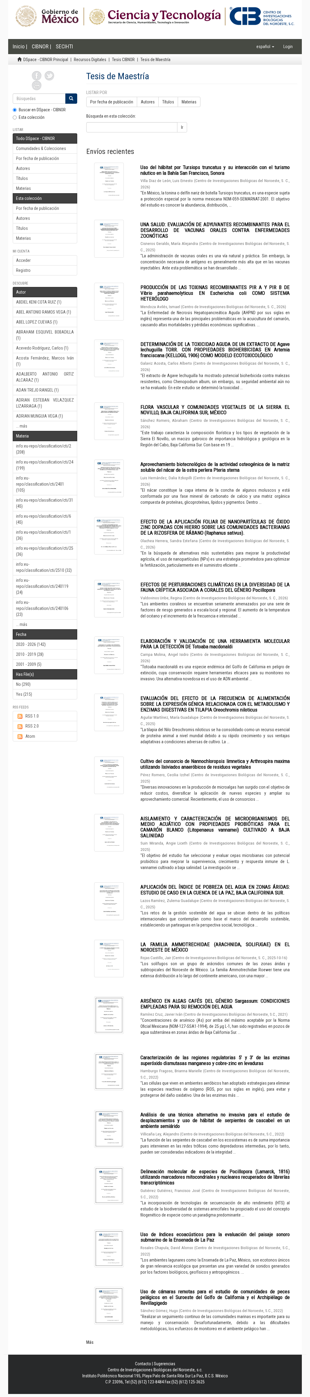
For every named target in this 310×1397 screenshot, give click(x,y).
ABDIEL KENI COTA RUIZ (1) (38, 302)
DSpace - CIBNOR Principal (45, 59)
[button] (265, 46)
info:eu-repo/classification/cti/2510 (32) (44, 567)
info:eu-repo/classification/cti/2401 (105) (40, 484)
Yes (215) (24, 694)
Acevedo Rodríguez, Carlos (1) (42, 348)
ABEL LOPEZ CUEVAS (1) (37, 322)
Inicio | (20, 46)
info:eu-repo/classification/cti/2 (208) (43, 449)
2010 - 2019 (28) (30, 654)
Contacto (143, 1363)
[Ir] (71, 98)
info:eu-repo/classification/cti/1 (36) (43, 535)
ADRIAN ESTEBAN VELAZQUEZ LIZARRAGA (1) (45, 403)
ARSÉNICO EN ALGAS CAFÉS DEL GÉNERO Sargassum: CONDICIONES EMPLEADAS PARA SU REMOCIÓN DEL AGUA (215, 1004)
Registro (23, 270)
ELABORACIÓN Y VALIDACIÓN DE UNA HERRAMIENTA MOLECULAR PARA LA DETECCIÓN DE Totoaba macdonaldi (215, 644)
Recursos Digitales (90, 59)
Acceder (23, 260)
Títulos (22, 178)
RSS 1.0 (32, 716)
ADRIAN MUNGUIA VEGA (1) (39, 416)
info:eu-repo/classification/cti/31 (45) (44, 503)
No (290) (23, 684)
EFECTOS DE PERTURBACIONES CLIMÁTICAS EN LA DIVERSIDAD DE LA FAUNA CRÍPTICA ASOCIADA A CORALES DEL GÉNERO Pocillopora (215, 587)
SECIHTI (64, 46)
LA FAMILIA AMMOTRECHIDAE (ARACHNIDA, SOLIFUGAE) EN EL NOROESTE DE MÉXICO (215, 947)
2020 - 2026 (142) (31, 644)
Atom (30, 736)
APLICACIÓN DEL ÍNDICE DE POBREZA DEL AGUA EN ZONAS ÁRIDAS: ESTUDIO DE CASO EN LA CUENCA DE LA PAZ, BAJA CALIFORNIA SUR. (215, 890)
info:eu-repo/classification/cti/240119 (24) (42, 586)
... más (21, 426)
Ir (182, 127)
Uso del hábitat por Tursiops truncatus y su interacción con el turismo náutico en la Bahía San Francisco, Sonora (215, 170)
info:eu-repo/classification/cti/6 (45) (43, 519)
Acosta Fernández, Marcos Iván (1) (45, 361)
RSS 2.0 (32, 726)
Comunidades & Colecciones (41, 148)
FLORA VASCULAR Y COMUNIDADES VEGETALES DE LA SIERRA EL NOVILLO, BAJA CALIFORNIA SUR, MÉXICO (215, 410)
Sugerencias (164, 1363)
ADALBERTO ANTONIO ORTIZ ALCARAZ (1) (45, 377)
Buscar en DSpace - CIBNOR (42, 109)
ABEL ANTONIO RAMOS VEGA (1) (43, 312)
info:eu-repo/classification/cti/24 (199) (44, 465)
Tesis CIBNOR (123, 59)
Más (90, 1342)
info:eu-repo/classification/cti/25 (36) (44, 551)
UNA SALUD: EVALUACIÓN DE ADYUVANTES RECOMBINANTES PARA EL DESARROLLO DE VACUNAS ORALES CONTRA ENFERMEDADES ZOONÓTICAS (215, 230)
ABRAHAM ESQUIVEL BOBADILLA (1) (45, 335)
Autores (23, 168)
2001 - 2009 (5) (28, 664)
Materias (23, 188)
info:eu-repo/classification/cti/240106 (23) (42, 608)
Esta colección (32, 117)
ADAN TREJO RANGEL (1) (37, 390)
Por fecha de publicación (37, 158)
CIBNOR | (41, 46)
